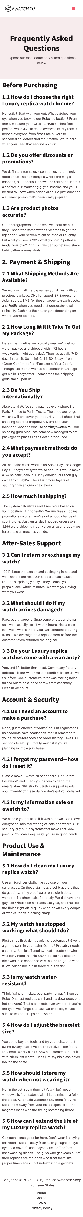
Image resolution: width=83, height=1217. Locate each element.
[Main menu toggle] (73, 8)
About (41, 1193)
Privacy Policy (41, 1208)
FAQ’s (41, 1203)
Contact (41, 1198)
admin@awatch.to (57, 427)
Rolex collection (54, 119)
